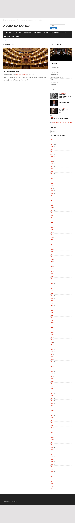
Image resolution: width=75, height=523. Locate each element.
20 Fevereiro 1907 (12, 72)
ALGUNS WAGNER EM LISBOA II (59, 118)
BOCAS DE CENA (17, 32)
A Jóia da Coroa (16, 25)
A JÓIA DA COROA (54, 67)
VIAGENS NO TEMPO (55, 32)
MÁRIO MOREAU (64, 102)
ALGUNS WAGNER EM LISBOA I (59, 124)
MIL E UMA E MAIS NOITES (21, 74)
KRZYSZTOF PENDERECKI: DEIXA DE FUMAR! (65, 96)
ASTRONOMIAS (7, 32)
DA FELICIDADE (27, 32)
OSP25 (17, 36)
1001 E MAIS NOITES (9, 36)
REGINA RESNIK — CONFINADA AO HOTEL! (64, 111)
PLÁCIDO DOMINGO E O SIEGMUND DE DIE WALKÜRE (29, 20)
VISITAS (64, 32)
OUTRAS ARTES (37, 32)
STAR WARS (45, 32)
